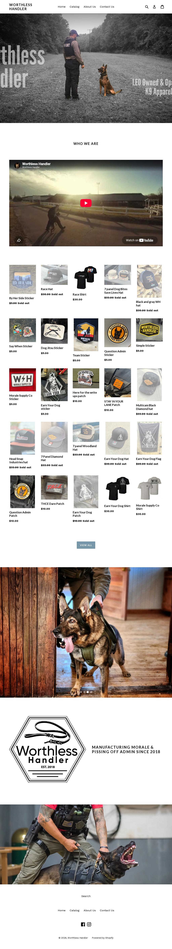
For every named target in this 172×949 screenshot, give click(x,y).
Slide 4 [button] (91, 692)
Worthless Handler (20, 7)
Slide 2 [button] (84, 692)
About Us (90, 6)
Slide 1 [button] (81, 692)
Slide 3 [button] (88, 692)
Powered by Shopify (102, 938)
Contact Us (107, 6)
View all (86, 545)
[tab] (81, 692)
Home (62, 6)
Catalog (74, 6)
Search (86, 896)
